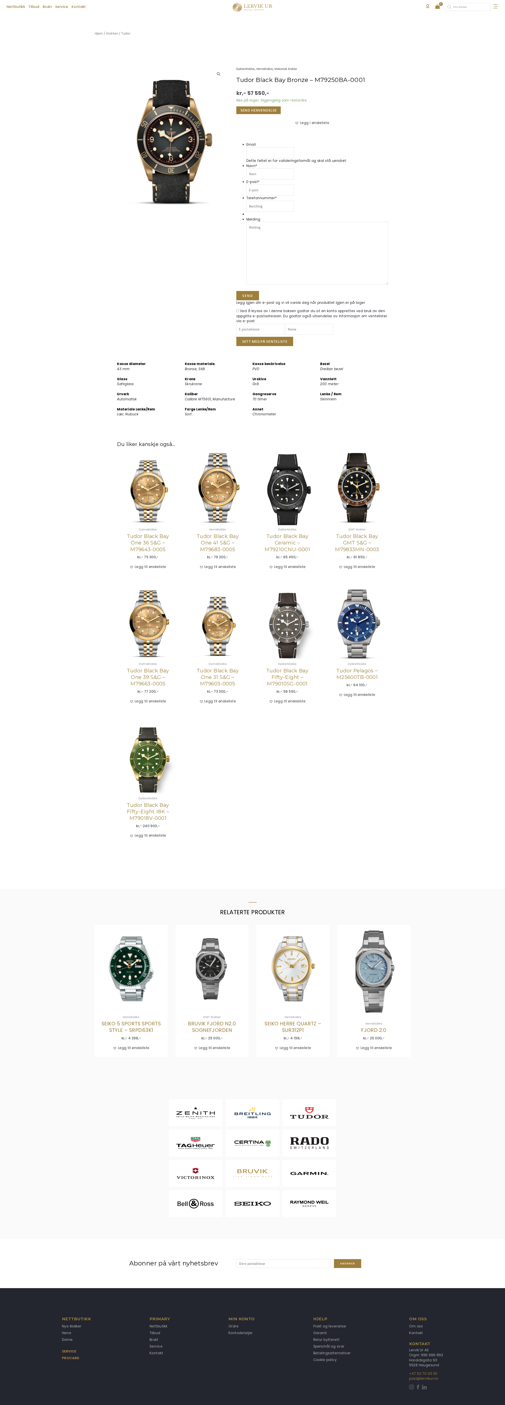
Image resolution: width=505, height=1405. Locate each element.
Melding (253, 219)
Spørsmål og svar (328, 1346)
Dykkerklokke (245, 69)
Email (251, 144)
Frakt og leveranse (329, 1326)
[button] (218, 74)
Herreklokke (264, 69)
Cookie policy (325, 1359)
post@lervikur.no (423, 1378)
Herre (66, 1333)
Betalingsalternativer (332, 1353)
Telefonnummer (261, 198)
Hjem (99, 33)
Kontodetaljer (240, 1333)
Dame (67, 1339)
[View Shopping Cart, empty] (437, 7)
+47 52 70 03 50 (423, 1373)
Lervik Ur (252, 7)
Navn (251, 165)
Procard (70, 1358)
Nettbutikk (158, 1326)
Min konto (241, 1319)
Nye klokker (71, 1326)
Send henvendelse (258, 110)
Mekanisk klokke (286, 69)
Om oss (416, 1326)
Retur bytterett (326, 1339)
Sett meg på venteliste (264, 341)
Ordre (233, 1326)
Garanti (320, 1333)
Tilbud (155, 1333)
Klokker (112, 33)
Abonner (347, 1263)
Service (69, 1351)
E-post (253, 181)
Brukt (154, 1339)
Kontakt (156, 1353)
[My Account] (427, 7)
